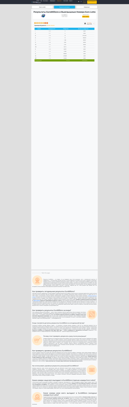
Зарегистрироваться (92, 1)
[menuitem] (39, 3)
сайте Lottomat (37, 300)
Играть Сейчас (86, 16)
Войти (85, 2)
